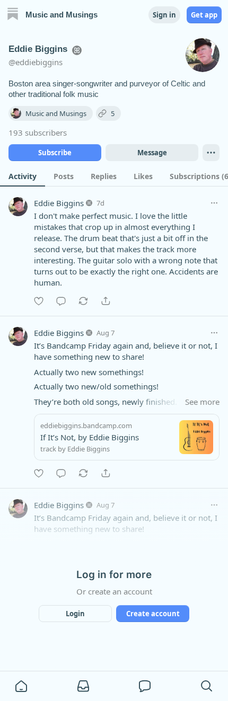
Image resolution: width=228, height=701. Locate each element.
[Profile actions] (211, 152)
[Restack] (83, 300)
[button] (21, 686)
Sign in (164, 15)
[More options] (214, 202)
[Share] (106, 300)
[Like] (39, 300)
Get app (204, 15)
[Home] (12, 15)
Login (75, 613)
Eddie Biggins (59, 203)
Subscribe (55, 152)
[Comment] (61, 300)
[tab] (22, 176)
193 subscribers (37, 132)
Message (152, 152)
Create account (153, 613)
